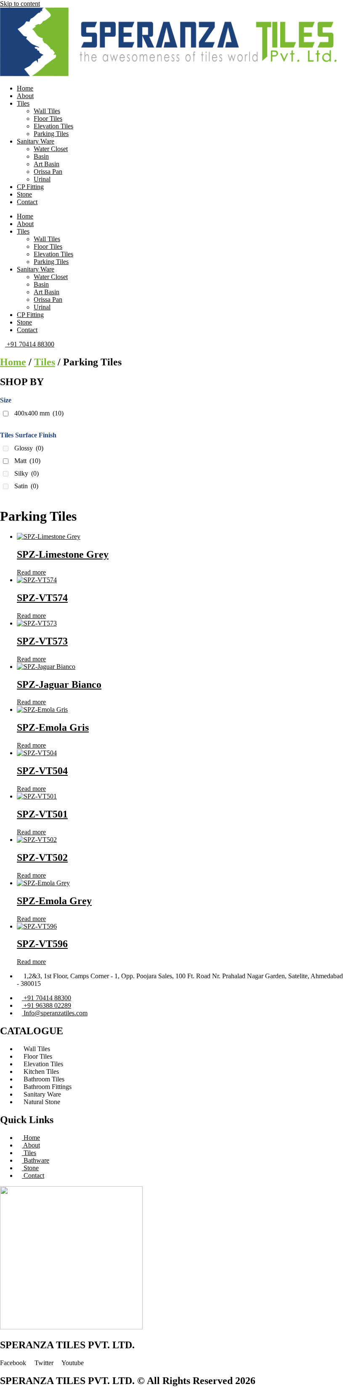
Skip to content (20, 3)
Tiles (23, 103)
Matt (27, 460)
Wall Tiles (47, 110)
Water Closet (51, 148)
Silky (26, 473)
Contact (27, 201)
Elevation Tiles (53, 126)
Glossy (28, 448)
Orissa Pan (48, 171)
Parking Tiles (51, 133)
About (25, 95)
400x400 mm (39, 413)
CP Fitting (30, 186)
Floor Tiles (48, 118)
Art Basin (46, 164)
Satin (26, 486)
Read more (31, 572)
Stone (24, 194)
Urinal (42, 179)
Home (25, 88)
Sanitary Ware (35, 141)
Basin (41, 156)
